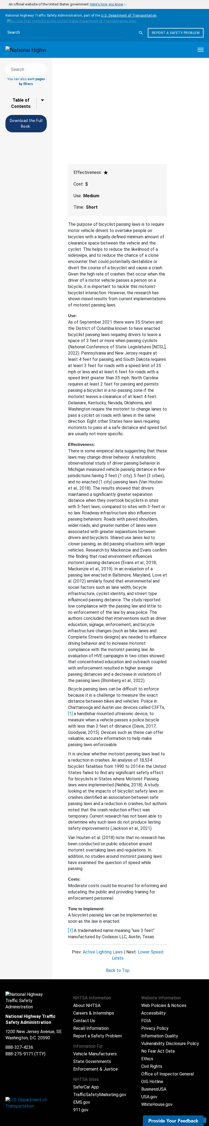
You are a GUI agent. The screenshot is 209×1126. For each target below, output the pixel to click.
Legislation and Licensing (79, 80)
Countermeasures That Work (83, 65)
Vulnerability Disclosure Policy (170, 1043)
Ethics (147, 1058)
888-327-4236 (19, 1047)
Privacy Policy (154, 1028)
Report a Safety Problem (176, 33)
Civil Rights (151, 1066)
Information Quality (159, 1036)
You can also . (26, 81)
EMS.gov (81, 1102)
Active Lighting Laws (103, 952)
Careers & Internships (93, 1013)
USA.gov (149, 1096)
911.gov (80, 1109)
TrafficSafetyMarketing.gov (99, 1094)
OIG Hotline (152, 1081)
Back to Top (118, 970)
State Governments (92, 1061)
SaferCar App (86, 1087)
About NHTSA (86, 1005)
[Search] (141, 33)
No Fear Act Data (158, 1051)
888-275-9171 (19, 1053)
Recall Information (91, 1028)
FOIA (146, 1020)
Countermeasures (73, 75)
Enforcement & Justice (95, 1069)
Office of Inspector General (167, 1074)
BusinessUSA (153, 1089)
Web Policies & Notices (163, 1005)
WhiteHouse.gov (157, 1104)
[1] (70, 713)
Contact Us (84, 1020)
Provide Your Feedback (173, 1120)
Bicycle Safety (69, 70)
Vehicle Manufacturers (95, 1053)
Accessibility (153, 1013)
